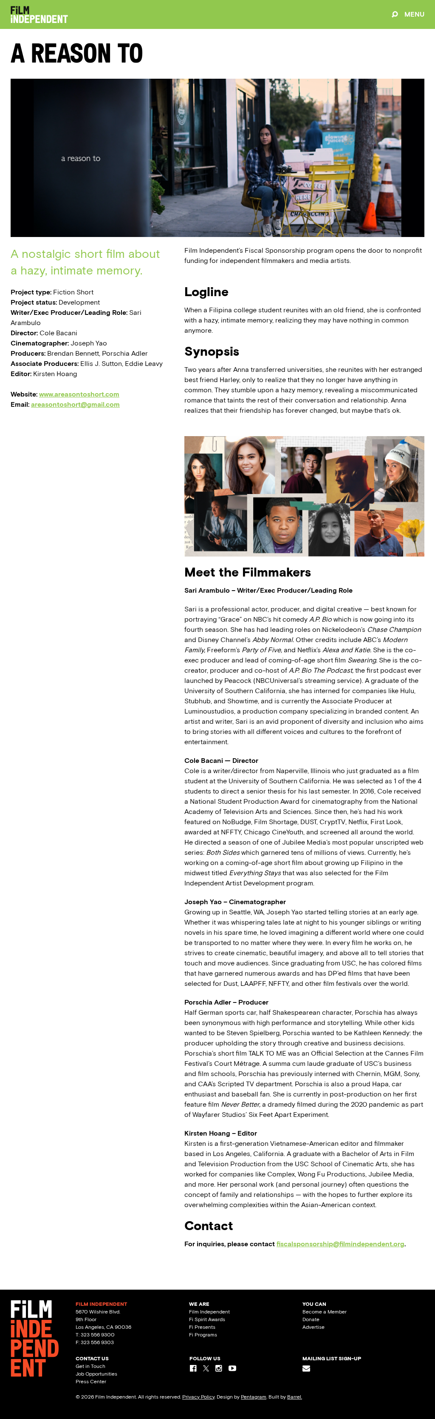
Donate (310, 1319)
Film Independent (209, 1312)
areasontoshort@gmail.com (75, 404)
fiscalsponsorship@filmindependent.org (340, 1244)
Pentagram (253, 1397)
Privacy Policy (198, 1397)
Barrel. (294, 1397)
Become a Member (324, 1312)
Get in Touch (90, 1366)
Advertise (313, 1327)
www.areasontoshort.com (79, 394)
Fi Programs (203, 1335)
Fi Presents (202, 1327)
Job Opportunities (96, 1374)
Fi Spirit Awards (207, 1319)
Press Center (91, 1382)
